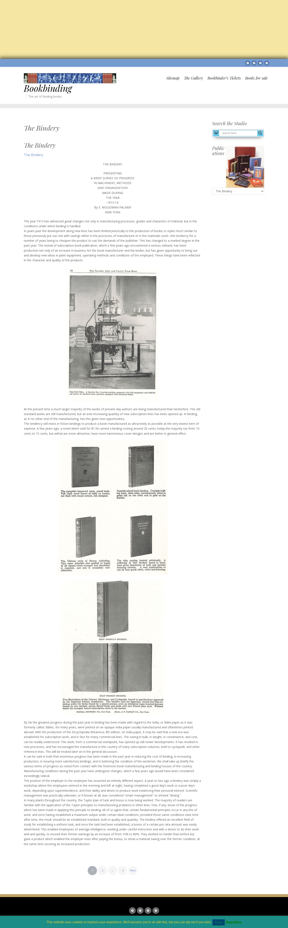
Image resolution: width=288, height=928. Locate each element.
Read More (234, 922)
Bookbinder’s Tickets (224, 78)
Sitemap (172, 78)
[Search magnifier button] (260, 133)
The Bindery (39, 145)
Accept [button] (218, 922)
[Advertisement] (127, 29)
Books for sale (256, 78)
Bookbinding (48, 88)
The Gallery (193, 78)
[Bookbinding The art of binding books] (70, 78)
